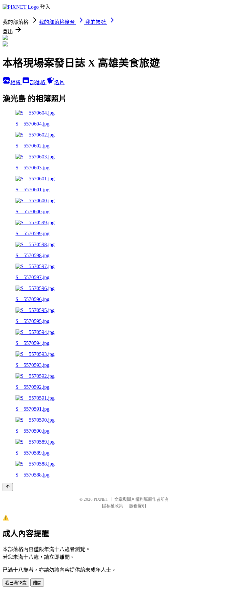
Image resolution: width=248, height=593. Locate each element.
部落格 (38, 82)
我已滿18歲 (15, 582)
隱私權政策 (112, 505)
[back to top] (8, 487)
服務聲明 (137, 505)
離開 (37, 582)
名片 (59, 82)
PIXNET (101, 499)
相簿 (16, 82)
